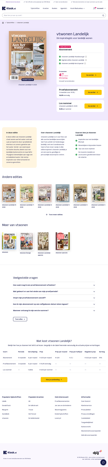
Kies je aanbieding (53, 379)
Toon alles (19, 319)
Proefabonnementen (62, 401)
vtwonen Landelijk (23, 22)
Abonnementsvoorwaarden (91, 431)
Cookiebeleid (85, 418)
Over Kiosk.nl (85, 401)
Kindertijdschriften (61, 414)
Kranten (46, 8)
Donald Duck (6, 405)
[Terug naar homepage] (3, 23)
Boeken (54, 8)
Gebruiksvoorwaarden (89, 435)
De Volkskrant (33, 405)
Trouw (30, 410)
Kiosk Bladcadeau (76, 8)
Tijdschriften (35, 8)
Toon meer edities (56, 214)
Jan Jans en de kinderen (63, 405)
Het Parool (32, 414)
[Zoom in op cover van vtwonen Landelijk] (27, 55)
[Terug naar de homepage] (9, 8)
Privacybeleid (85, 410)
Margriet (5, 410)
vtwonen (5, 418)
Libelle (4, 401)
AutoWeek (5, 414)
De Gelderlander (34, 418)
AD (29, 401)
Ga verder (90, 75)
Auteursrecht (86, 426)
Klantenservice (86, 405)
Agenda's (64, 8)
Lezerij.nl (58, 418)
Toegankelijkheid (87, 422)
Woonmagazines (61, 410)
